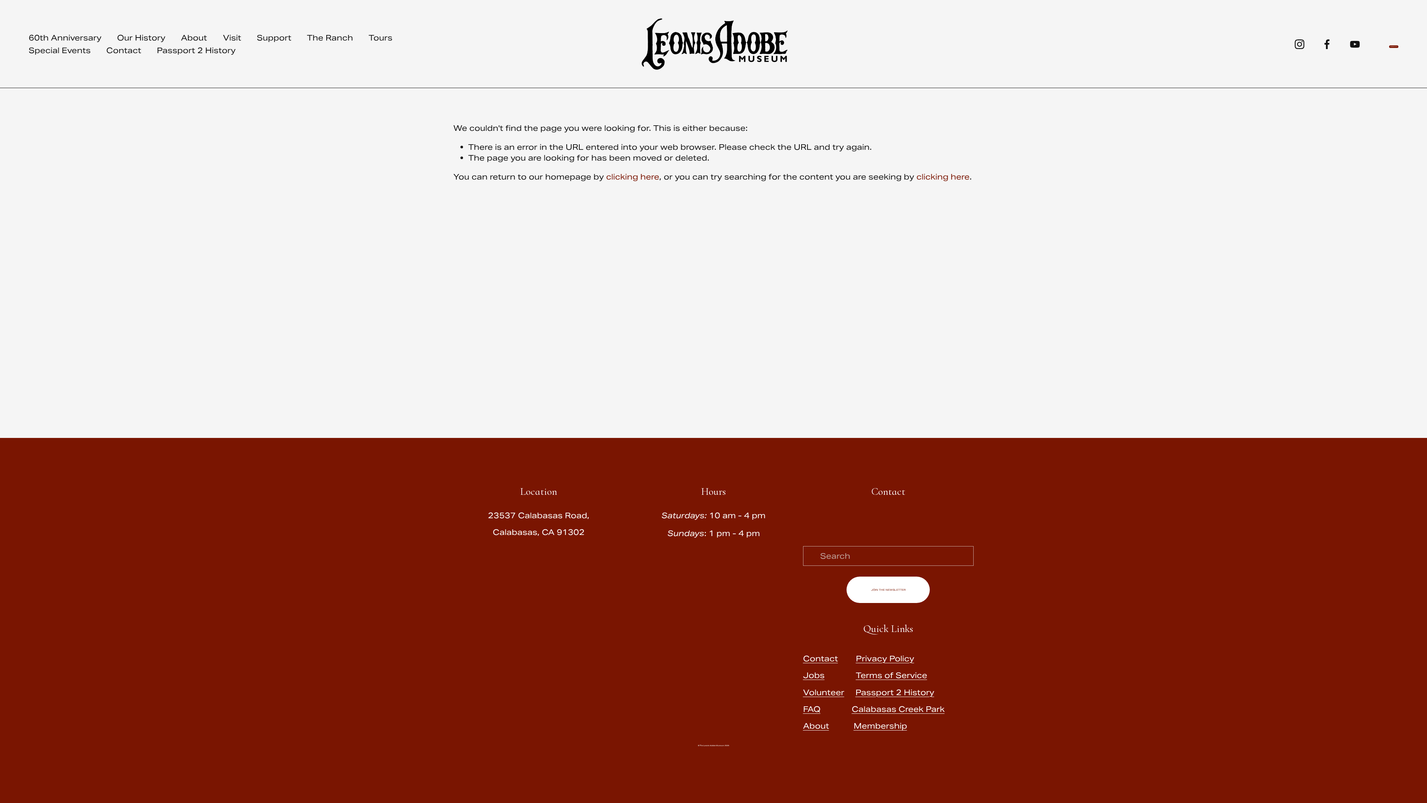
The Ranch (330, 38)
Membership (880, 726)
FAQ (812, 709)
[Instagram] (1299, 44)
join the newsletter (888, 589)
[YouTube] (1355, 44)
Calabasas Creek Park (898, 709)
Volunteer (823, 692)
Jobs (814, 675)
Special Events (60, 50)
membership (1393, 46)
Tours (380, 38)
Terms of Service (891, 675)
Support (274, 38)
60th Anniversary (65, 38)
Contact (123, 50)
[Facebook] (1327, 44)
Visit (232, 38)
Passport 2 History (196, 50)
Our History (141, 38)
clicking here (632, 177)
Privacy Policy (885, 659)
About (194, 38)
